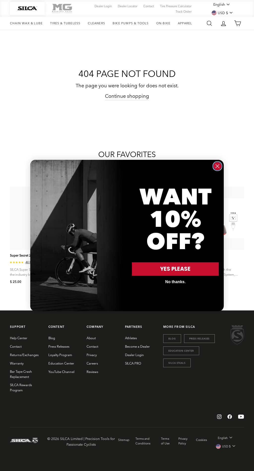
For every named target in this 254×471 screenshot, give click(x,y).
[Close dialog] (217, 166)
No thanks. (175, 282)
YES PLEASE (175, 269)
